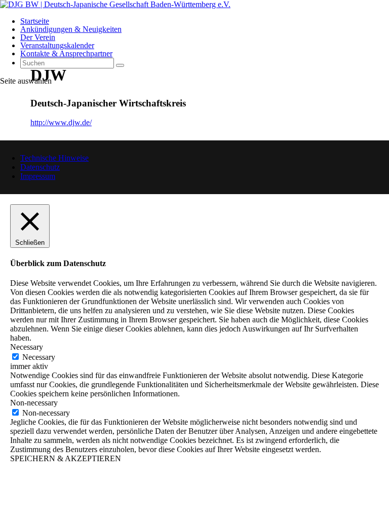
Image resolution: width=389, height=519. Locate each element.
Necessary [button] (26, 347)
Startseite (34, 21)
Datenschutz (40, 167)
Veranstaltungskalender (57, 45)
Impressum (37, 176)
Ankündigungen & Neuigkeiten (71, 29)
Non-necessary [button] (34, 402)
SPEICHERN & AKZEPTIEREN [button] (65, 458)
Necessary (38, 357)
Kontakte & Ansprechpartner (66, 53)
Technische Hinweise (54, 158)
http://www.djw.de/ (61, 122)
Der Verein (37, 37)
